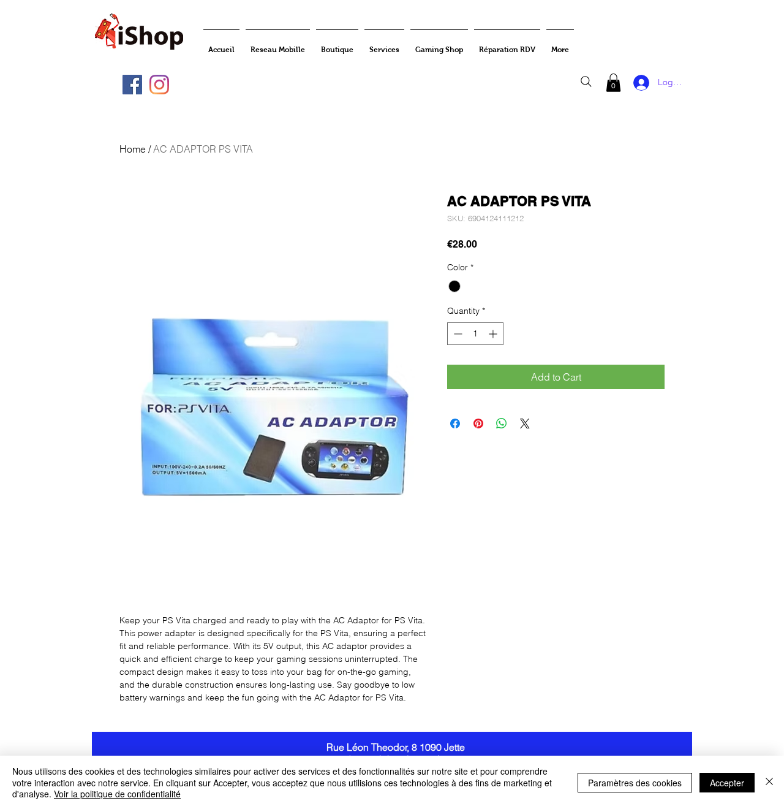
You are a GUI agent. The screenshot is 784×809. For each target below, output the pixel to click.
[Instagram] (159, 84)
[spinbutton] (475, 333)
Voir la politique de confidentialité (117, 794)
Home (132, 149)
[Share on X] (525, 423)
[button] (613, 83)
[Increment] (494, 333)
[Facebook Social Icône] (132, 84)
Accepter (727, 783)
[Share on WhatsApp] (501, 423)
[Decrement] (456, 333)
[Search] (586, 81)
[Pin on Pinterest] (478, 423)
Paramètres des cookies (635, 783)
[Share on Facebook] (455, 423)
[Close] (769, 782)
